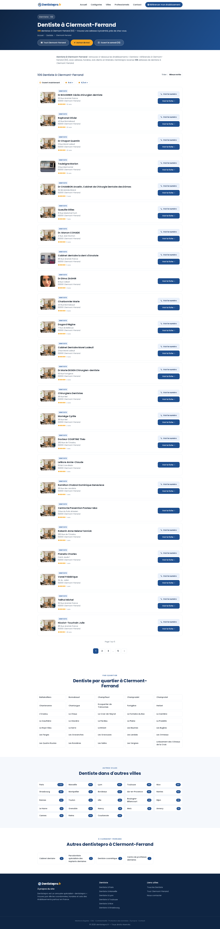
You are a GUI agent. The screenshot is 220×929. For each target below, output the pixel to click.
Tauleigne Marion (68, 163)
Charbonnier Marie (69, 301)
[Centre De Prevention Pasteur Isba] (47, 510)
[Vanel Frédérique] (47, 579)
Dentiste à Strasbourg (109, 907)
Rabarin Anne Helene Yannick (75, 531)
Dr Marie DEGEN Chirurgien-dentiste (78, 370)
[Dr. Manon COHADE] (47, 235)
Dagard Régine (66, 324)
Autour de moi (83, 42)
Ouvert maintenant (51, 82)
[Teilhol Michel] (47, 602)
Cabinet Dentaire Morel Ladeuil (76, 347)
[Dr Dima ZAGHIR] (47, 281)
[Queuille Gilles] (47, 212)
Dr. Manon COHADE (69, 232)
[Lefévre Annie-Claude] (47, 464)
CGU (92, 921)
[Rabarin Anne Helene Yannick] (47, 533)
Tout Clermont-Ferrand (55, 42)
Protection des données (118, 921)
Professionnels (122, 4)
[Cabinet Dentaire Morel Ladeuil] (47, 350)
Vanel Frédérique (68, 576)
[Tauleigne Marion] (47, 166)
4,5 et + (84, 82)
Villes (108, 4)
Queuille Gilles (66, 209)
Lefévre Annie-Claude (70, 462)
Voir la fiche (167, 101)
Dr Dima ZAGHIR (67, 278)
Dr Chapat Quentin (69, 140)
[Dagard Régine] (47, 327)
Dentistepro (51, 5)
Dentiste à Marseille (108, 891)
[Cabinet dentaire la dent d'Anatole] (47, 258)
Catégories (96, 4)
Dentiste (49, 35)
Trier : (165, 74)
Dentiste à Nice (106, 903)
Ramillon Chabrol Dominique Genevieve (81, 485)
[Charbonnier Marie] (47, 304)
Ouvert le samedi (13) (110, 42)
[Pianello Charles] (47, 556)
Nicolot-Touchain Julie (71, 622)
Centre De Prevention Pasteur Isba (77, 508)
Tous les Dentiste (155, 887)
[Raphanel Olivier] (47, 120)
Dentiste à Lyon (106, 895)
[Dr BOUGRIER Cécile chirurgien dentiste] (47, 97)
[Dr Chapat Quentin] (47, 143)
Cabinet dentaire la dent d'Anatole (78, 255)
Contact (137, 4)
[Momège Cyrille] (47, 418)
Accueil (83, 4)
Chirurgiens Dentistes (70, 393)
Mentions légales (82, 921)
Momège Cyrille (67, 416)
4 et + (70, 82)
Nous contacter (154, 895)
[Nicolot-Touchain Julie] (47, 625)
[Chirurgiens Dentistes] (47, 395)
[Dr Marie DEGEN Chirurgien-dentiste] (47, 373)
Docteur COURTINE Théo (71, 439)
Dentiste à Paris (106, 887)
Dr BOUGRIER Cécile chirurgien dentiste (80, 94)
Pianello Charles (67, 554)
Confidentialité (101, 921)
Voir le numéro (170, 94)
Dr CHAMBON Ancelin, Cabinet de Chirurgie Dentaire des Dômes (94, 186)
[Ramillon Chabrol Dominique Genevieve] (47, 487)
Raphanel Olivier (67, 117)
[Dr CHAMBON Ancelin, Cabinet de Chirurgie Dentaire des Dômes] (47, 189)
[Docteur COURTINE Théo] (47, 441)
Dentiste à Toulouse (108, 899)
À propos (133, 921)
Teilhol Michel (65, 599)
